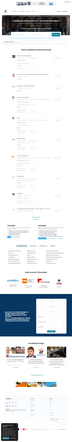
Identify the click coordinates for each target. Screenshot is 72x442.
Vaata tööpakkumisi (16, 237)
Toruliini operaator (22, 156)
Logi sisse (59, 11)
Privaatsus (52, 429)
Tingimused (56, 429)
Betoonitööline (21, 138)
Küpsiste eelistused (62, 429)
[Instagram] (13, 406)
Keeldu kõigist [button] (13, 438)
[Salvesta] (59, 55)
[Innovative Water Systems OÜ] (28, 283)
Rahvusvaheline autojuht (24, 55)
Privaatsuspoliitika (51, 415)
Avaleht (50, 400)
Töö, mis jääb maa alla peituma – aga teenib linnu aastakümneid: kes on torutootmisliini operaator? (56, 362)
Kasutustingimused (51, 412)
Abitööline (20, 193)
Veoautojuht (20, 176)
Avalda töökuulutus (42, 238)
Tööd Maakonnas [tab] (43, 245)
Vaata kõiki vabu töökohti (36, 217)
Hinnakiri (28, 11)
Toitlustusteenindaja (23, 97)
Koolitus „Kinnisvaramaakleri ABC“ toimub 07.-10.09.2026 (15, 360)
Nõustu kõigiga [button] (6, 438)
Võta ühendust (60, 238)
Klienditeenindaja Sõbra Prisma (26, 86)
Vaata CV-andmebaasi (52, 238)
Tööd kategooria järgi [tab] (22, 245)
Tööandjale (21, 11)
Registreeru (65, 11)
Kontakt (50, 410)
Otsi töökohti (56, 34)
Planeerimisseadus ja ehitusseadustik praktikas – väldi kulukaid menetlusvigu (36, 361)
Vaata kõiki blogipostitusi (36, 375)
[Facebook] (7, 406)
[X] (10, 406)
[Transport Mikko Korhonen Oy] (13, 283)
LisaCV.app (7, 410)
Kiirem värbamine (32, 405)
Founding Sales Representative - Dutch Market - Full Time (33, 209)
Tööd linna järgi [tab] (33, 245)
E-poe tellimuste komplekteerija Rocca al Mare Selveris (32, 74)
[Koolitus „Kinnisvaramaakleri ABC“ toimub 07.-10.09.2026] (15, 352)
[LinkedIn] (16, 406)
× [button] (16, 424)
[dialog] (9, 432)
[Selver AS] (59, 283)
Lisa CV (9, 237)
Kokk (18, 118)
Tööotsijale (14, 11)
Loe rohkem (15, 367)
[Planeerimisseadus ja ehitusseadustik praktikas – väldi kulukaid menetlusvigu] (36, 352)
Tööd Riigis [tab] (52, 245)
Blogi (33, 11)
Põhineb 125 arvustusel (36, 25)
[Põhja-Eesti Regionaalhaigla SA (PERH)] (44, 283)
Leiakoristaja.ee (8, 409)
